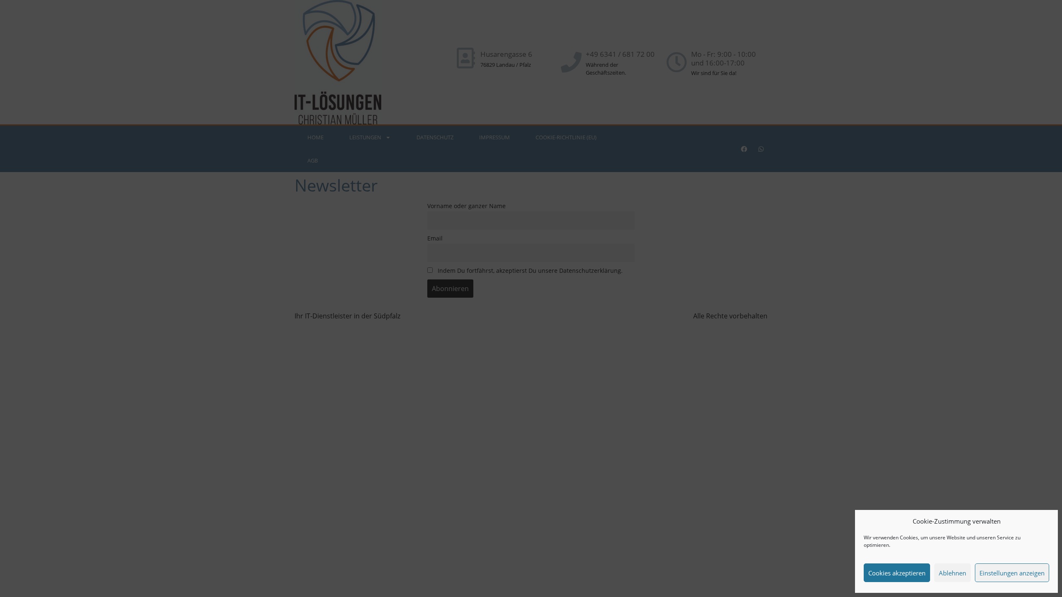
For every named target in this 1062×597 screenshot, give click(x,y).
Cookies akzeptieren (897, 573)
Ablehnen (952, 573)
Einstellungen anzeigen (1012, 573)
